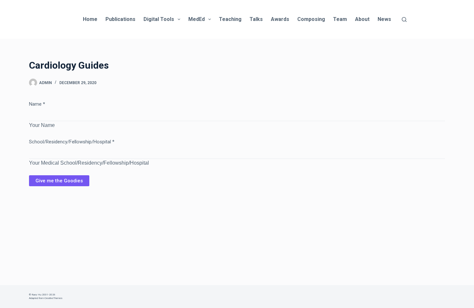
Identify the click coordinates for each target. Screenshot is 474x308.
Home (90, 19)
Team (340, 19)
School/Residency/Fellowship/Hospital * (71, 142)
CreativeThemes (53, 298)
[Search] (404, 19)
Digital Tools (158, 19)
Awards (280, 19)
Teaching (230, 19)
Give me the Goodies (59, 181)
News (384, 19)
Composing (311, 19)
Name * (37, 104)
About (362, 19)
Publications (120, 19)
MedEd (196, 19)
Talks (256, 19)
